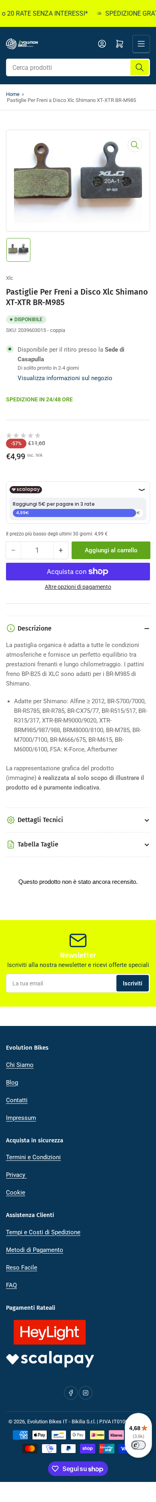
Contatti (17, 1100)
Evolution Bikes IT (47, 1422)
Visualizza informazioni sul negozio (65, 378)
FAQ (11, 1285)
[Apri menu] (141, 44)
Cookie (15, 1192)
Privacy (16, 1174)
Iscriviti (132, 983)
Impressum (21, 1117)
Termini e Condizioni (33, 1157)
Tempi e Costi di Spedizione (43, 1232)
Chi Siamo (20, 1064)
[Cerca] (139, 67)
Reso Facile (21, 1267)
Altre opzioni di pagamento (78, 587)
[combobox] (78, 67)
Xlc (9, 278)
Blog (12, 1082)
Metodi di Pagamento (34, 1250)
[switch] (138, 1445)
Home (13, 94)
